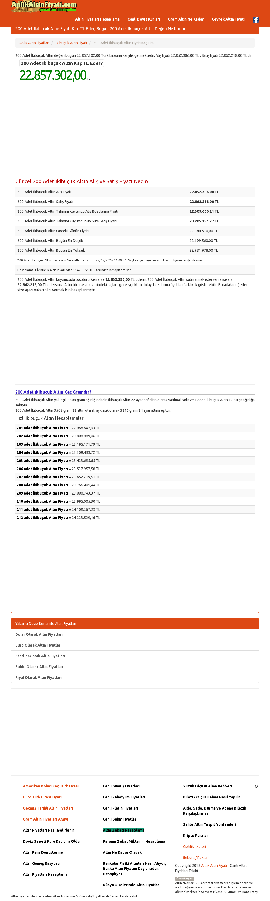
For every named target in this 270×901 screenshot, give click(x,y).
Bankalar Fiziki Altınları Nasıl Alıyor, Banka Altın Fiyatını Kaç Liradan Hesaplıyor (134, 868)
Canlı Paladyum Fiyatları (124, 797)
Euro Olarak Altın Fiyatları (38, 645)
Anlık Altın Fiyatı (214, 865)
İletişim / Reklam (196, 858)
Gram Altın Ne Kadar (186, 19)
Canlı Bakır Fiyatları (120, 819)
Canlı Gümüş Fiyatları (121, 786)
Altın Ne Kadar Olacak (122, 852)
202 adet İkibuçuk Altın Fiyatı (42, 436)
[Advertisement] (135, 131)
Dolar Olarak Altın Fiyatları (39, 634)
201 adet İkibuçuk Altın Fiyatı (42, 428)
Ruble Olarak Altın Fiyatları (39, 667)
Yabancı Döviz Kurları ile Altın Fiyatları (45, 624)
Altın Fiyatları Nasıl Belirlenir (48, 830)
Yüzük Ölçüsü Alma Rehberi (207, 786)
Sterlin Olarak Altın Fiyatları (40, 656)
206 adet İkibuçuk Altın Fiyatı (42, 469)
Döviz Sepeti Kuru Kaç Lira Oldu (51, 841)
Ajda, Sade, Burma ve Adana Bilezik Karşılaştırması (214, 811)
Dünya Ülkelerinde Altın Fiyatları (131, 885)
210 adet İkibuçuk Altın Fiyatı (42, 501)
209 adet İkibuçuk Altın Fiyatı (42, 493)
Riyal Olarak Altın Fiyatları (38, 677)
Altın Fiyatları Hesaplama (97, 19)
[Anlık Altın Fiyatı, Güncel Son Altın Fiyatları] (44, 6)
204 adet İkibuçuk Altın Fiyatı (42, 452)
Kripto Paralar (195, 835)
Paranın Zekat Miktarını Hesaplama (134, 841)
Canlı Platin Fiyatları (120, 808)
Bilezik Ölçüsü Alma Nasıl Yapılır (211, 797)
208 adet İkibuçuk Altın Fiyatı (42, 485)
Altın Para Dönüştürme (43, 852)
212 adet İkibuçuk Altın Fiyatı (42, 518)
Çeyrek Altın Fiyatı (228, 19)
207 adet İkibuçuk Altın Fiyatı (42, 477)
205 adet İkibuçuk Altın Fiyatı (42, 461)
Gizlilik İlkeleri (194, 846)
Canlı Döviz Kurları (144, 19)
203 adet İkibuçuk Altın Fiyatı (42, 444)
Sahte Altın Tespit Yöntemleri (209, 824)
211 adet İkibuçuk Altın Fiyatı (42, 509)
